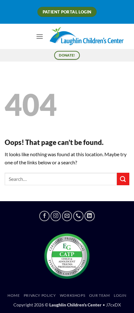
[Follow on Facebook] (44, 216)
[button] (39, 36)
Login (120, 295)
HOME (13, 295)
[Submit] (123, 179)
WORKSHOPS (72, 295)
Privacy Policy (40, 295)
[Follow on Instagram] (55, 216)
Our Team (99, 295)
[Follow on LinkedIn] (89, 216)
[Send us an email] (67, 216)
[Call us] (78, 216)
